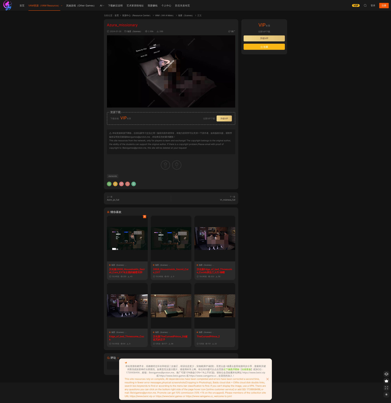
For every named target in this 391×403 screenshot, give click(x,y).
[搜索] (365, 5)
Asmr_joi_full (113, 199)
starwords (112, 176)
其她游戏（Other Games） (81, 5)
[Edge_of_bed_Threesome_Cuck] (127, 306)
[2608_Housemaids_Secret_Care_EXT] (171, 238)
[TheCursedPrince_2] (214, 306)
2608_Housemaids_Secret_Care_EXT (171, 271)
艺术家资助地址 (135, 5)
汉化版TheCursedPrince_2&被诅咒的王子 (170, 338)
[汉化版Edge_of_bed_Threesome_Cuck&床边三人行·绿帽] (214, 238)
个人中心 (166, 5)
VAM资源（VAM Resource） (44, 5)
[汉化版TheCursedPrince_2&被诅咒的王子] (171, 306)
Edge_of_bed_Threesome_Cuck (126, 338)
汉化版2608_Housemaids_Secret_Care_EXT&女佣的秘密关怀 (127, 271)
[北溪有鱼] (7, 5)
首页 (22, 5)
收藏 (265, 46)
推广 (233, 31)
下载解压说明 (115, 5)
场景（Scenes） (134, 31)
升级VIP (224, 118)
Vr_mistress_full (227, 199)
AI (101, 5)
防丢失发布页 (182, 5)
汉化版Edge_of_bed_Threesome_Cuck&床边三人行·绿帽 (214, 271)
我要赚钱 (152, 5)
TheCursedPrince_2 (208, 336)
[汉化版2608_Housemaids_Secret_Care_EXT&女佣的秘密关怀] (127, 238)
